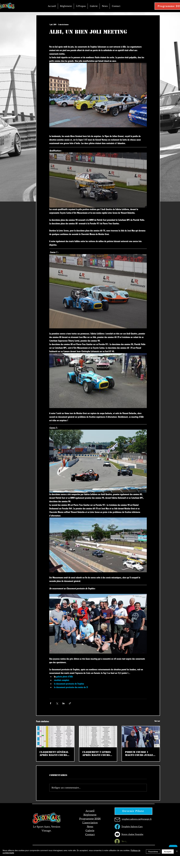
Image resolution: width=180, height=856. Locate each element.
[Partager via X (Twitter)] (57, 703)
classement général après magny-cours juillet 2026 (54, 753)
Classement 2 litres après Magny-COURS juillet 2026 (96, 753)
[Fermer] (176, 851)
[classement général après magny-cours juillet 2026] (55, 736)
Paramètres (153, 851)
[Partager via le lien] (70, 703)
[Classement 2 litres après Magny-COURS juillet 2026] (98, 736)
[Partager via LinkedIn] (63, 703)
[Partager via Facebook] (50, 703)
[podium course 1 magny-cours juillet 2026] (141, 736)
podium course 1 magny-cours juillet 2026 (140, 753)
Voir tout (157, 721)
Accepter (167, 851)
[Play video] (98, 380)
